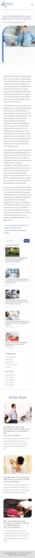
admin (5, 22)
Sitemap (23, 555)
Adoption (8, 359)
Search (27, 241)
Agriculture (8, 362)
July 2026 (8, 377)
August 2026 (9, 375)
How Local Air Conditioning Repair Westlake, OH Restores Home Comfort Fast (16, 344)
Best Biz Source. (23, 553)
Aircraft (7, 367)
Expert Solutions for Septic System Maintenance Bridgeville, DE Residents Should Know (16, 259)
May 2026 (8, 382)
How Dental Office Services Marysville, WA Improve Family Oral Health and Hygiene (17, 323)
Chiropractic (21, 22)
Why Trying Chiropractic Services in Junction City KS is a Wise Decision (16, 523)
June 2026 (8, 380)
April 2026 (8, 385)
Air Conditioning (10, 364)
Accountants (9, 357)
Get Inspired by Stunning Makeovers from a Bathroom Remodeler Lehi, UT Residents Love (17, 280)
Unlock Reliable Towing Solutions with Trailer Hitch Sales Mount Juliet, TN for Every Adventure (17, 302)
